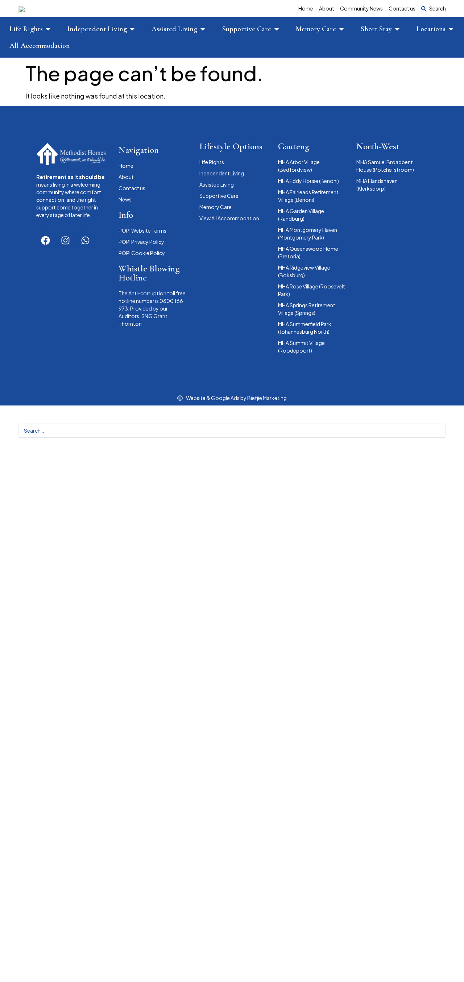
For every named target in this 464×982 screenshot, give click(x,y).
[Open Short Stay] (397, 29)
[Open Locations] (451, 29)
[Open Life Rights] (48, 29)
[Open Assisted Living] (202, 29)
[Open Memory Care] (341, 29)
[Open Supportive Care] (276, 29)
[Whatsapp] (85, 240)
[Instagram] (65, 240)
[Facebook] (45, 240)
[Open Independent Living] (132, 29)
